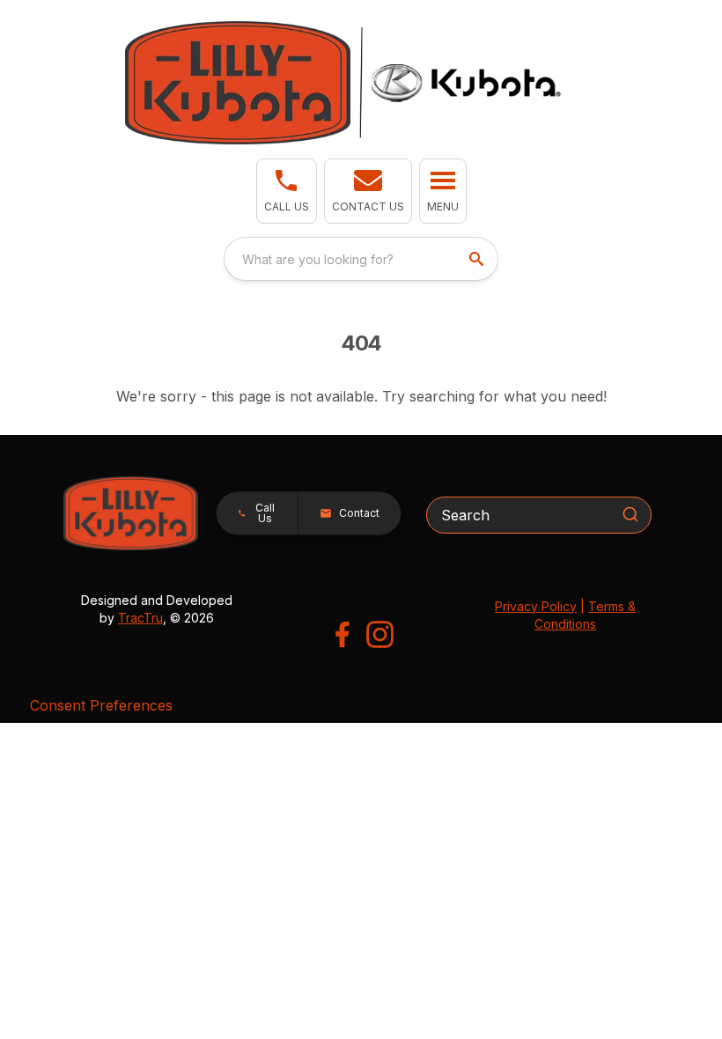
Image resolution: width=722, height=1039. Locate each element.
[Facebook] (342, 634)
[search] (478, 259)
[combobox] (361, 259)
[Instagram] (380, 634)
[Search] (630, 514)
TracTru (140, 617)
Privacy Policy (536, 606)
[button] (286, 191)
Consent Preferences (101, 705)
